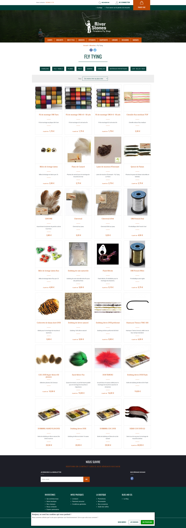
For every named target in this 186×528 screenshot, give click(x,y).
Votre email (45, 479)
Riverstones (50, 495)
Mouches (93, 45)
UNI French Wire (137, 271)
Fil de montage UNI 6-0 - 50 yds (78, 115)
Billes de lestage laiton (49, 167)
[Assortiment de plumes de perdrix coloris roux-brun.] (48, 202)
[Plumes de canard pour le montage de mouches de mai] (78, 150)
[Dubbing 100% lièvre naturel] (78, 306)
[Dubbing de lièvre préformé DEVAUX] (107, 306)
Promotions (102, 499)
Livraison (75, 499)
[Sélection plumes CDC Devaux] (48, 358)
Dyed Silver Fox (78, 375)
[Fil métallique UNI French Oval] (137, 202)
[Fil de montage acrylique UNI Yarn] (48, 98)
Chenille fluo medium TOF (137, 115)
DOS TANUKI (108, 375)
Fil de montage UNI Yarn (49, 115)
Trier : (80, 79)
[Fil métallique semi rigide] (137, 254)
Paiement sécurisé (78, 501)
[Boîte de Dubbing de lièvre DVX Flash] (137, 358)
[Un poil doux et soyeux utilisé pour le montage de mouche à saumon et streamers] (107, 358)
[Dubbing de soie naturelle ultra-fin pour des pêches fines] (78, 254)
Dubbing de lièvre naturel (78, 323)
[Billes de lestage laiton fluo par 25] (48, 254)
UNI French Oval (137, 219)
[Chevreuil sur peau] (78, 202)
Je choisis (134, 522)
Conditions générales (79, 504)
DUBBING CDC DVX (108, 429)
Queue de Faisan (137, 167)
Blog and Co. (127, 495)
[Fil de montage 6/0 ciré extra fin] (78, 98)
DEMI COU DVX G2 (137, 429)
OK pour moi (147, 522)
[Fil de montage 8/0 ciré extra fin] (107, 98)
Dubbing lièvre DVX (78, 429)
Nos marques (51, 504)
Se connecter (124, 2)
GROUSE (48, 219)
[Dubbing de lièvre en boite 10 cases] (78, 412)
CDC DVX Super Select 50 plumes (48, 376)
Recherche (105, 2)
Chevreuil (78, 219)
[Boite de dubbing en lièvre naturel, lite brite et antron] (48, 412)
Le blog (126, 499)
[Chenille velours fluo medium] (137, 98)
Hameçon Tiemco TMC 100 (137, 323)
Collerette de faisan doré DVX (49, 323)
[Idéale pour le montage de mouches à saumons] (48, 306)
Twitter (94, 50)
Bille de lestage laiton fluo (48, 271)
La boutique (101, 495)
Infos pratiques (77, 495)
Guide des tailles (103, 507)
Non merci (122, 522)
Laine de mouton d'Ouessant (107, 167)
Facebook (91, 50)
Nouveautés (102, 501)
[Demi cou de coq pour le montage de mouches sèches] (137, 412)
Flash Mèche (108, 271)
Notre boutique (51, 501)
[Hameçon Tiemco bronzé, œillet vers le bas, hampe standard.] (137, 306)
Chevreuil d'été (108, 219)
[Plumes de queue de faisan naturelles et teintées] (137, 150)
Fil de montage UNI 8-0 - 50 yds (107, 115)
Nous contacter (52, 507)
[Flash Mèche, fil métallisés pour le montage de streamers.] (107, 254)
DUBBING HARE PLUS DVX (49, 429)
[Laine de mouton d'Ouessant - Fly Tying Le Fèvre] (107, 150)
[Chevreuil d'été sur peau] (107, 202)
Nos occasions (103, 504)
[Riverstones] (93, 34)
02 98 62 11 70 (50, 2)
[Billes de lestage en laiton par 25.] (48, 150)
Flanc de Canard (78, 167)
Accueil (85, 45)
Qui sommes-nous (52, 499)
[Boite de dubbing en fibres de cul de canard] (107, 412)
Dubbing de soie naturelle (78, 271)
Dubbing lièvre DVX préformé (108, 323)
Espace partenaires (53, 509)
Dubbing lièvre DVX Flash (137, 375)
